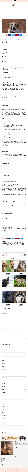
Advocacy (14, 360)
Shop (14, 426)
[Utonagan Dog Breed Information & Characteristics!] (20, 266)
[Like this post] (6, 35)
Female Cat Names (14, 403)
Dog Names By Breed (14, 392)
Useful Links (2, 456)
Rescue (14, 424)
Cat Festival (14, 366)
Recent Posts (5, 225)
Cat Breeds (14, 363)
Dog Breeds (14, 386)
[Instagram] (16, 447)
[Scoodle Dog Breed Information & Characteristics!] (8, 297)
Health (14, 406)
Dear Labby (14, 380)
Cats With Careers (14, 377)
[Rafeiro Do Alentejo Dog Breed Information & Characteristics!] (20, 281)
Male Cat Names (14, 415)
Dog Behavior (14, 383)
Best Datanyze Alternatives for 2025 (6, 344)
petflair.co (13, 227)
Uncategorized (14, 432)
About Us (2, 457)
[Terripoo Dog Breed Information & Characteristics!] (8, 266)
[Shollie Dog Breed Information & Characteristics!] (8, 281)
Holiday (14, 409)
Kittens (14, 412)
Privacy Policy (2, 460)
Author (2, 225)
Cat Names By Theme (14, 372)
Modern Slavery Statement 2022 (4, 465)
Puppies (14, 421)
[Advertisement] (14, 12)
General (14, 404)
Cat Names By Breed (14, 369)
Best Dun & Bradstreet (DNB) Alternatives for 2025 (8, 342)
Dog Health (14, 389)
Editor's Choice (14, 401)
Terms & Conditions (3, 458)
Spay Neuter (14, 427)
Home (2, 3)
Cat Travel (14, 375)
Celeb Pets (14, 378)
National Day (14, 418)
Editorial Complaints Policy (4, 464)
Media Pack (2, 462)
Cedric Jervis (7, 226)
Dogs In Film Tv (14, 398)
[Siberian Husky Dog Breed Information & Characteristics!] (20, 297)
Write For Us (2, 463)
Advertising (2, 459)
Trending (14, 429)
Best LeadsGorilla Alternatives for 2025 (6, 349)
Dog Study (14, 395)
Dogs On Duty (14, 400)
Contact (1, 461)
